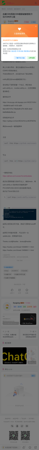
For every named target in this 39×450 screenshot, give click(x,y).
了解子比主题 (20, 58)
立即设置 (32, 58)
